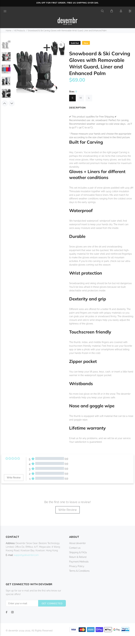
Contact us (75, 548)
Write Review (67, 509)
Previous (5, 103)
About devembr (77, 543)
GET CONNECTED (52, 603)
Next (12, 103)
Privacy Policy (76, 566)
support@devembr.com (26, 555)
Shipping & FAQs (78, 552)
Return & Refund (77, 557)
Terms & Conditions (79, 571)
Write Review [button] (14, 477)
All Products (19, 30)
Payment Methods (79, 561)
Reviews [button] (7, 489)
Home (8, 30)
